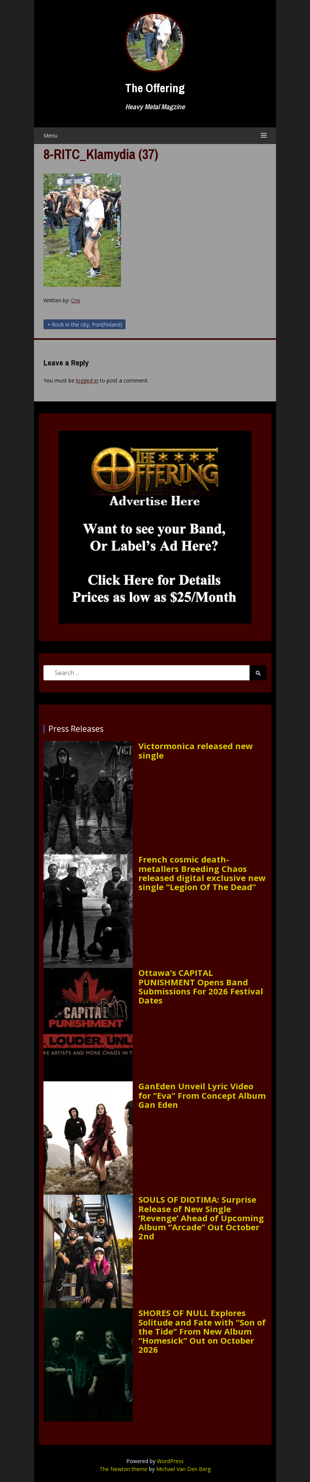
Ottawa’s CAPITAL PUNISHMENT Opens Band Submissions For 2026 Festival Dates (200, 986)
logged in (87, 380)
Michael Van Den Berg (183, 1469)
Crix (75, 300)
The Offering (155, 88)
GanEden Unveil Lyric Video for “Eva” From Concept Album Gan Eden (202, 1095)
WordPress (170, 1461)
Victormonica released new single (195, 750)
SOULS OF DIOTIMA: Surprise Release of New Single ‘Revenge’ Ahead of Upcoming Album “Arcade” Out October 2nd (201, 1217)
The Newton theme (123, 1469)
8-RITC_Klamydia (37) (100, 154)
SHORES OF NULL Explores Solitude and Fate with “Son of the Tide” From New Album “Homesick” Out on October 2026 (202, 1331)
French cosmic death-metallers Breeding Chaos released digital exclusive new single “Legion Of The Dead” (202, 873)
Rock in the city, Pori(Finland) (87, 324)
